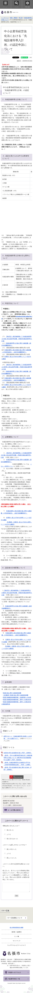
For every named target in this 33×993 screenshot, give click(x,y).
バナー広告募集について (14, 918)
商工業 (21, 17)
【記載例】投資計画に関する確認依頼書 (15, 695)
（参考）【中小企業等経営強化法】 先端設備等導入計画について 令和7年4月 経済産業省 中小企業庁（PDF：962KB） (18, 758)
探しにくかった (12, 858)
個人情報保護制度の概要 (16, 927)
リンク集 (16, 936)
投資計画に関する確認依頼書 (12, 693)
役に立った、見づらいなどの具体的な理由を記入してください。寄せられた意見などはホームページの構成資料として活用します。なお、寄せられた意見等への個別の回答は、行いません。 (16, 875)
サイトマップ (16, 940)
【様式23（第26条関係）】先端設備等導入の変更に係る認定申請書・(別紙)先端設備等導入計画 (16, 367)
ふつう (9, 834)
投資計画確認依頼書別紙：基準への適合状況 (17, 699)
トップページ (5, 17)
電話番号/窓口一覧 (14, 979)
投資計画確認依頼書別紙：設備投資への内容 (17, 697)
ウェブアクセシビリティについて (16, 945)
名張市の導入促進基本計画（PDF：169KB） (18, 753)
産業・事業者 (13, 17)
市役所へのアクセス (14, 972)
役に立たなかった (12, 838)
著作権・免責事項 (16, 932)
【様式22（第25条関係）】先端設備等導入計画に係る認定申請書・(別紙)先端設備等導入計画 (16, 339)
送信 (16, 895)
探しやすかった (12, 849)
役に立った (10, 830)
